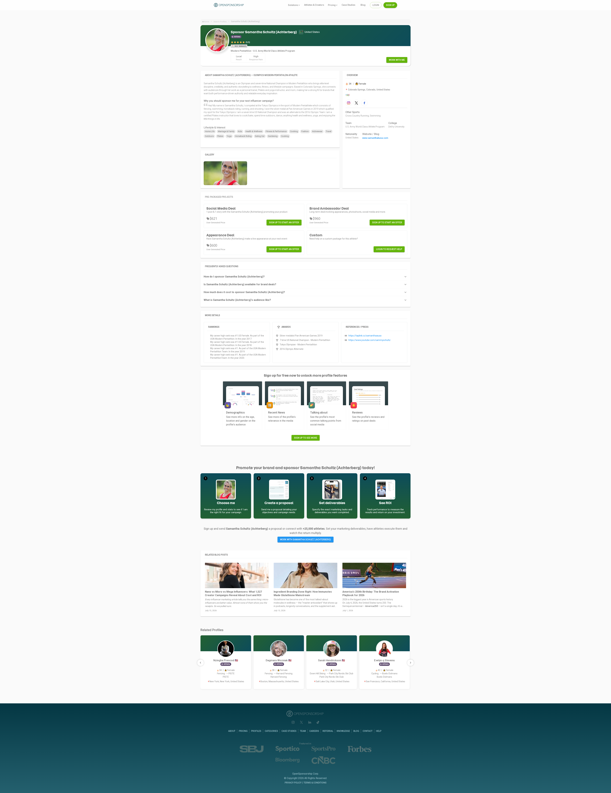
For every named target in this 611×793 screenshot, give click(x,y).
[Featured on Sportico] (287, 749)
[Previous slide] (200, 663)
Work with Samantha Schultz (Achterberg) (305, 539)
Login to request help (389, 249)
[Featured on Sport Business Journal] (251, 749)
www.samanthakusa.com (375, 138)
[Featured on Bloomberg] (287, 760)
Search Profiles (220, 22)
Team (348, 123)
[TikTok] (318, 722)
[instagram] (348, 103)
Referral (328, 731)
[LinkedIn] (310, 722)
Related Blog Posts (216, 555)
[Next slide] (410, 663)
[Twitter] (301, 722)
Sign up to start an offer (284, 222)
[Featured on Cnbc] (323, 760)
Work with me (397, 60)
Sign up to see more (305, 438)
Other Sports (352, 112)
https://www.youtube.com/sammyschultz (369, 340)
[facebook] (364, 103)
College (392, 123)
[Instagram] (293, 722)
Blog (356, 731)
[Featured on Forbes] (359, 749)
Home (206, 22)
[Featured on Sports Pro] (323, 749)
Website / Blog (370, 134)
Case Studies (288, 731)
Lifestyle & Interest (214, 127)
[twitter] (356, 103)
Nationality (351, 134)
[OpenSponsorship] (229, 5)
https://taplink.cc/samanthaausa (364, 335)
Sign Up (390, 5)
